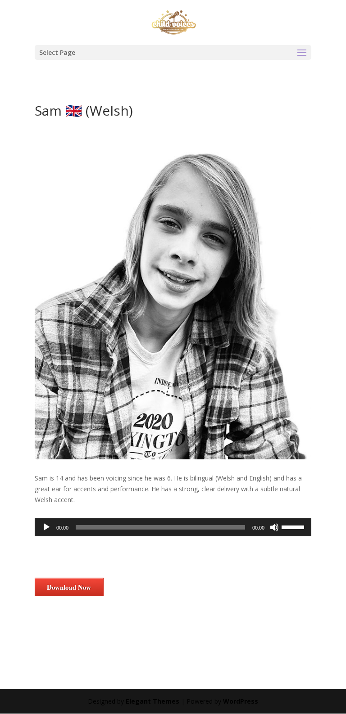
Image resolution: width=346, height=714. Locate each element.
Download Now (69, 587)
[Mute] (274, 527)
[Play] (46, 527)
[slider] (294, 526)
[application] (173, 527)
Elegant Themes (152, 701)
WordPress (240, 701)
